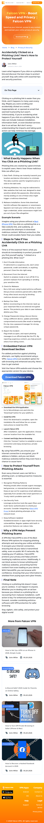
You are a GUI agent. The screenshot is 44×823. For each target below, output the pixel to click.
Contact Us (38, 792)
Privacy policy (37, 811)
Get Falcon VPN (36, 2)
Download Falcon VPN (18, 377)
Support (26, 805)
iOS (27, 796)
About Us (39, 796)
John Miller (12, 64)
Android (26, 792)
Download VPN (21, 37)
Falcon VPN (12, 359)
